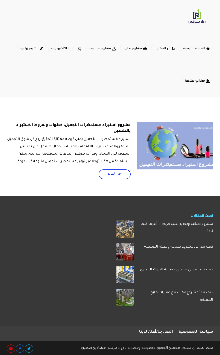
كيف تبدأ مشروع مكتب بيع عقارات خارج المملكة (181, 296)
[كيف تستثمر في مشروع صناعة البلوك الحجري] (125, 276)
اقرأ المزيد (115, 174)
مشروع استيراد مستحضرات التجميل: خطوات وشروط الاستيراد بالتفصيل (73, 127)
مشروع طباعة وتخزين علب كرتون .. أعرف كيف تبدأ (177, 227)
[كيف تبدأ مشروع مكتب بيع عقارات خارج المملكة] (125, 299)
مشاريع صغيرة (93, 348)
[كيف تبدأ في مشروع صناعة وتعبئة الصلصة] (125, 253)
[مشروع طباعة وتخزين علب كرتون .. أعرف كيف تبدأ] (125, 230)
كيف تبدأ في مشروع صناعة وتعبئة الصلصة (178, 247)
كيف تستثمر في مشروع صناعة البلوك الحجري (176, 270)
